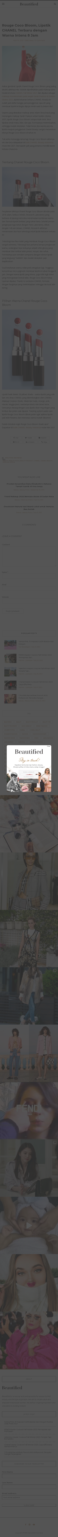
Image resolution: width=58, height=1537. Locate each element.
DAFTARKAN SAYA (28, 781)
